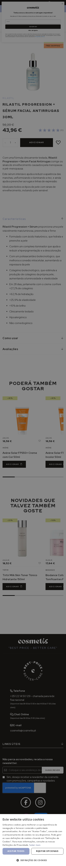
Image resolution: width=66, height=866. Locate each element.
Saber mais (34, 845)
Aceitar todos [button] (16, 851)
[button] (33, 860)
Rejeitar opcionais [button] (47, 851)
